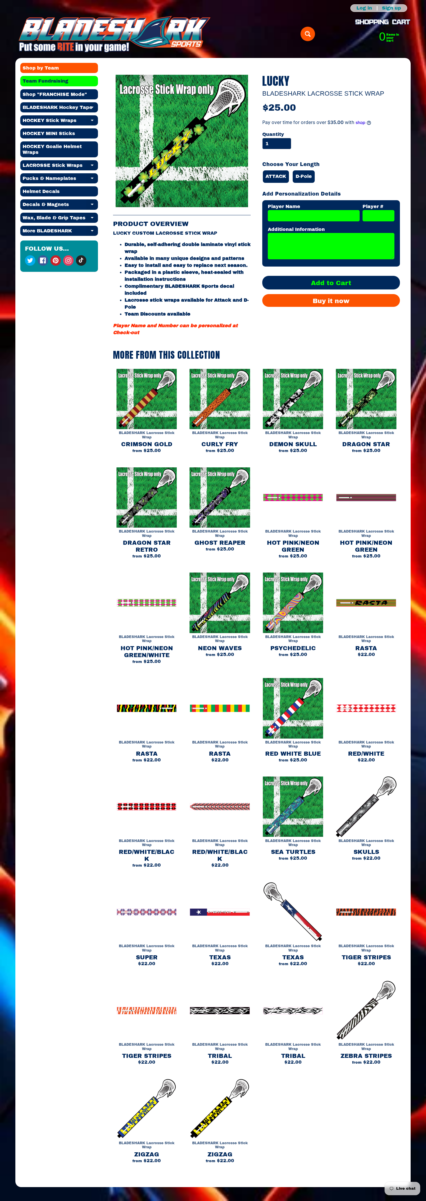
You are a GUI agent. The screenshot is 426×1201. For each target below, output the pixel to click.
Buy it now (331, 301)
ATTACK (275, 176)
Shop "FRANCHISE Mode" (55, 94)
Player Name (284, 206)
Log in (364, 8)
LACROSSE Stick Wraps (60, 166)
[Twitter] (30, 260)
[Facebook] (43, 260)
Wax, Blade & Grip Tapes (60, 219)
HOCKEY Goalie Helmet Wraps (52, 149)
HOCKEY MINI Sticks (49, 133)
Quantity (273, 134)
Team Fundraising (45, 81)
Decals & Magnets (60, 205)
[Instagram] (68, 260)
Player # (373, 206)
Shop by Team (41, 67)
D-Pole (304, 176)
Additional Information (296, 229)
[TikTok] (81, 260)
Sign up (391, 8)
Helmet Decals (41, 191)
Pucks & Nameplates (60, 179)
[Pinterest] (55, 260)
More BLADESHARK (60, 232)
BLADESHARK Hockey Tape (60, 108)
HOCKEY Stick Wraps (60, 121)
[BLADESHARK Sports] (114, 33)
